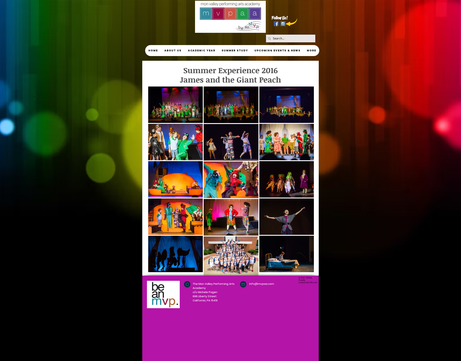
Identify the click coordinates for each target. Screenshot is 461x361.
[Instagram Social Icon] (283, 23)
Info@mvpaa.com (261, 284)
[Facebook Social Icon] (276, 23)
